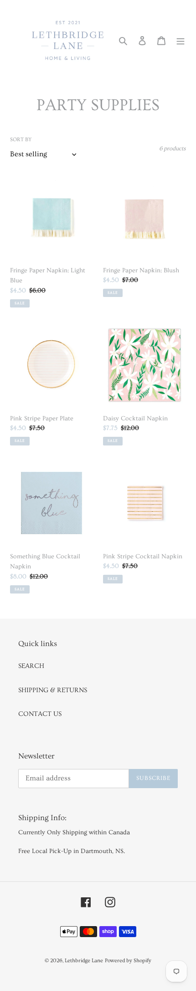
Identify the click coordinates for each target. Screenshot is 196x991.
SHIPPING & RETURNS (52, 690)
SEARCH (31, 666)
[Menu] (180, 40)
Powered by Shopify (128, 961)
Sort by (20, 140)
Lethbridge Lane (84, 961)
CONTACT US (40, 714)
